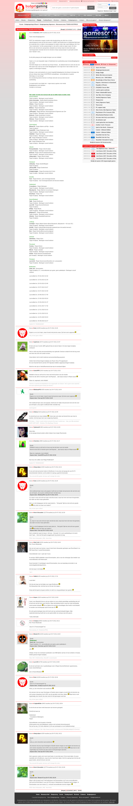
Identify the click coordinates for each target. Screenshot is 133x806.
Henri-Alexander (38, 512)
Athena (36, 412)
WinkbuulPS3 (37, 389)
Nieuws (23, 20)
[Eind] (79, 29)
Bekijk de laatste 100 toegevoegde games (103, 161)
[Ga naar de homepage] (31, 8)
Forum (39, 20)
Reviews (56, 20)
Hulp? (114, 11)
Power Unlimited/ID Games (103, 92)
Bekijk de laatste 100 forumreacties (100, 142)
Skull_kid (36, 542)
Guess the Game (100, 67)
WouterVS (36, 634)
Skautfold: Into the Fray (101, 135)
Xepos (35, 597)
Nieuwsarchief (45, 794)
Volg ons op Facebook (88, 1)
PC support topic (100, 107)
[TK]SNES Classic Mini (102, 87)
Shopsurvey (31, 20)
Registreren (100, 11)
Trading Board (47, 20)
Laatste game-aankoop (102, 90)
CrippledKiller (38, 703)
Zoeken (114, 57)
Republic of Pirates (99, 85)
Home (17, 20)
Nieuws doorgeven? (105, 20)
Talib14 (36, 576)
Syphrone (36, 342)
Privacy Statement (72, 797)
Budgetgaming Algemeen (47, 24)
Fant (35, 328)
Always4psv (37, 467)
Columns (63, 20)
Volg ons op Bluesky (75, 1)
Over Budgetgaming (53, 797)
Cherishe (36, 32)
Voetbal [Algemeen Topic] (103, 97)
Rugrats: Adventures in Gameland (104, 82)
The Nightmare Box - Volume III (105, 148)
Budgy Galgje (99, 72)
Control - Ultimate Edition (101, 130)
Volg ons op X (62, 1)
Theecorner (99, 105)
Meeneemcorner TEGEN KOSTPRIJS (67, 24)
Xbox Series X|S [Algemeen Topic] (105, 110)
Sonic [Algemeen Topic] (102, 102)
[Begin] (63, 29)
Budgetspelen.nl (95, 797)
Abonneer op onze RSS (104, 1)
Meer (106, 15)
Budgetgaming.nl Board (31, 24)
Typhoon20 (37, 427)
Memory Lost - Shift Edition (102, 77)
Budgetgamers (72, 20)
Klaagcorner (99, 100)
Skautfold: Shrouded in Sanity (102, 140)
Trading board (69, 794)
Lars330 (36, 662)
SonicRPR (37, 370)
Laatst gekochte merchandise (104, 122)
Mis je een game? (91, 20)
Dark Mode (115, 1)
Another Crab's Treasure (101, 125)
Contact (81, 20)
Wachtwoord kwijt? (108, 11)
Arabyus (36, 621)
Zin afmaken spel (100, 120)
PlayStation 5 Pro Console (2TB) (103, 112)
